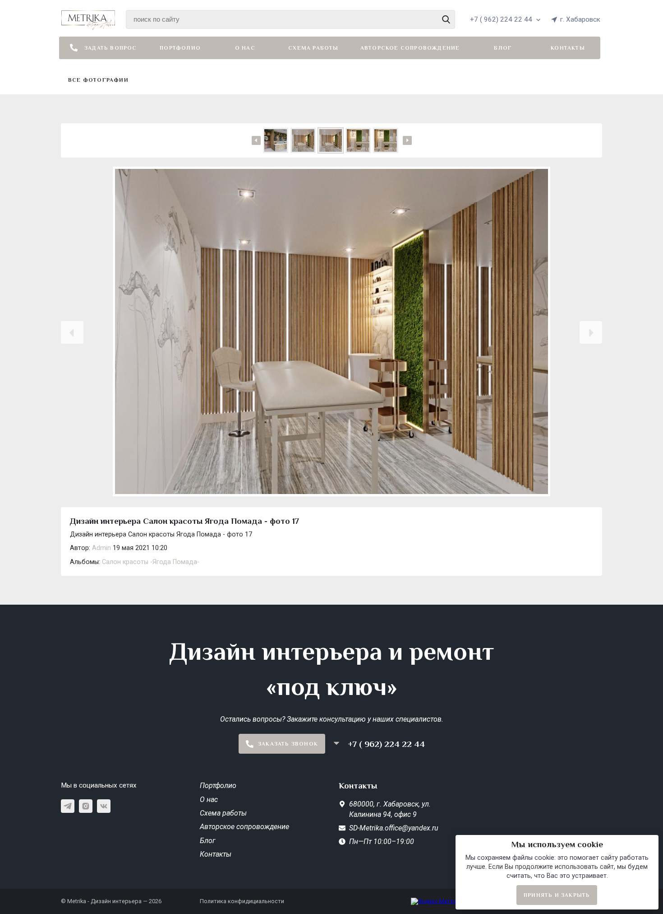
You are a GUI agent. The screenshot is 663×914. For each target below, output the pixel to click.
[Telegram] (67, 806)
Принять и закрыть (557, 895)
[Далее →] (331, 332)
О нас (245, 48)
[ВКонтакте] (103, 806)
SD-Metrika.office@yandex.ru (393, 828)
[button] (72, 332)
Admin (101, 548)
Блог (503, 48)
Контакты (568, 48)
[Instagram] (85, 806)
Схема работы (313, 48)
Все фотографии (98, 80)
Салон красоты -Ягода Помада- (150, 562)
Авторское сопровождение (410, 48)
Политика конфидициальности (242, 901)
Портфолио (180, 48)
